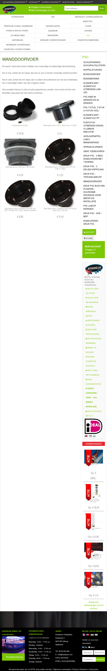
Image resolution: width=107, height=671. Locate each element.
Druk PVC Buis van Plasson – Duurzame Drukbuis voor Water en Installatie (94, 193)
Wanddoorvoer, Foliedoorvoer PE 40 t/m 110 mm (60, 167)
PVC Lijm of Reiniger (89, 207)
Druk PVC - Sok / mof (92, 215)
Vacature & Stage (68, 2)
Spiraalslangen (93, 146)
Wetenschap (33, 2)
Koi (52, 17)
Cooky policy (93, 669)
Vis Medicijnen (18, 35)
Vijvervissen (17, 17)
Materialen (17, 40)
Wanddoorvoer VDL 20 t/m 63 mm (20, 166)
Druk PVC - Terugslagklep (92, 175)
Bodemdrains (91, 78)
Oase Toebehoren (93, 151)
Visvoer (88, 31)
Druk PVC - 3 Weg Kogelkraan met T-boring (93, 158)
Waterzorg (52, 35)
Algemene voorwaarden (62, 669)
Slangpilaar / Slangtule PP (91, 116)
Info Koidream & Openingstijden (13, 2)
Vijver (88, 26)
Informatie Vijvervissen (49, 2)
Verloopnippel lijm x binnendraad (92, 139)
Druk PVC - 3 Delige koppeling (93, 168)
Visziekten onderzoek (88, 40)
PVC (88, 35)
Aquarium (52, 31)
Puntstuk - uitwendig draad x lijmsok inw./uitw (93, 127)
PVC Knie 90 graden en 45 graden (91, 99)
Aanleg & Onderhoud (83, 2)
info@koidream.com (65, 654)
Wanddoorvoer (92, 181)
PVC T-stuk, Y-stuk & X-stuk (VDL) (94, 109)
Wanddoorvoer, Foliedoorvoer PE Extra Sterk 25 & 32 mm (60, 209)
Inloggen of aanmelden (41, 7)
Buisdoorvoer (91, 74)
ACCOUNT (90, 232)
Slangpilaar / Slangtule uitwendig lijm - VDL (92, 87)
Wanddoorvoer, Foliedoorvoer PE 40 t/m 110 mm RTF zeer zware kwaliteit (20, 209)
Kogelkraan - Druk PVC (91, 222)
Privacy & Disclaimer (80, 669)
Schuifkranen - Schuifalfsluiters (94, 64)
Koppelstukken (92, 69)
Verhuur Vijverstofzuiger (53, 40)
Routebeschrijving (14, 656)
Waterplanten (53, 26)
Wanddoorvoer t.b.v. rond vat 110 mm (60, 125)
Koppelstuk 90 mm (20, 125)
